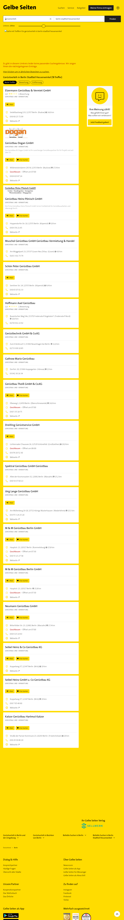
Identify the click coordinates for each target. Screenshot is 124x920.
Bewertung (23, 82)
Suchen (61, 7)
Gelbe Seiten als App (71, 868)
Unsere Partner (11, 884)
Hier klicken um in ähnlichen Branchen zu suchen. (26, 71)
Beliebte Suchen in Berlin (73, 835)
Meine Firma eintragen (101, 7)
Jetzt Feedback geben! (100, 122)
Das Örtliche (8, 896)
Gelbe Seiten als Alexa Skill (74, 875)
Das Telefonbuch (10, 893)
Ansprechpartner (10, 865)
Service (71, 7)
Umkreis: (9, 26)
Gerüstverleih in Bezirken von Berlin (43, 836)
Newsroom (68, 865)
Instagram (67, 890)
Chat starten (23, 160)
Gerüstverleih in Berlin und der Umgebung (14, 836)
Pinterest (67, 896)
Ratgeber (81, 7)
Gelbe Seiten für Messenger (74, 872)
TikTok (66, 900)
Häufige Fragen (9, 868)
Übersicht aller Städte (12, 872)
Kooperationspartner (12, 890)
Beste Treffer (10, 82)
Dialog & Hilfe (10, 859)
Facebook (67, 893)
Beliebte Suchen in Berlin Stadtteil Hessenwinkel (103, 836)
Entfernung (37, 82)
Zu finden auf (70, 884)
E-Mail (10, 104)
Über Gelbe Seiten (72, 859)
